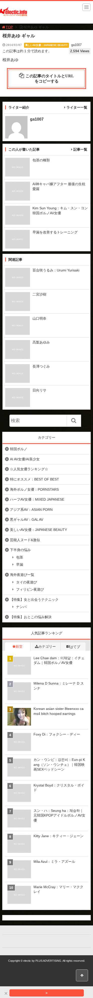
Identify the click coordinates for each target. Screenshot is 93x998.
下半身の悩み (20, 550)
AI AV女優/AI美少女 (25, 459)
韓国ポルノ (18, 449)
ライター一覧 (76, 107)
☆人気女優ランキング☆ (29, 469)
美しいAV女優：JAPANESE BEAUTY (46, 45)
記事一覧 (80, 149)
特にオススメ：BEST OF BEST (34, 479)
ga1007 (76, 45)
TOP (9, 27)
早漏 (19, 564)
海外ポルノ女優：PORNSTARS (34, 489)
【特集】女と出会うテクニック (34, 600)
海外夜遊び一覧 (22, 575)
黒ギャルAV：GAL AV (26, 519)
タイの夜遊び (26, 582)
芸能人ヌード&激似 (25, 540)
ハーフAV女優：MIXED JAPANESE (37, 499)
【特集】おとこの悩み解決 (31, 617)
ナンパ (21, 607)
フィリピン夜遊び (30, 589)
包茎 (19, 557)
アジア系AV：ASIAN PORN (31, 510)
